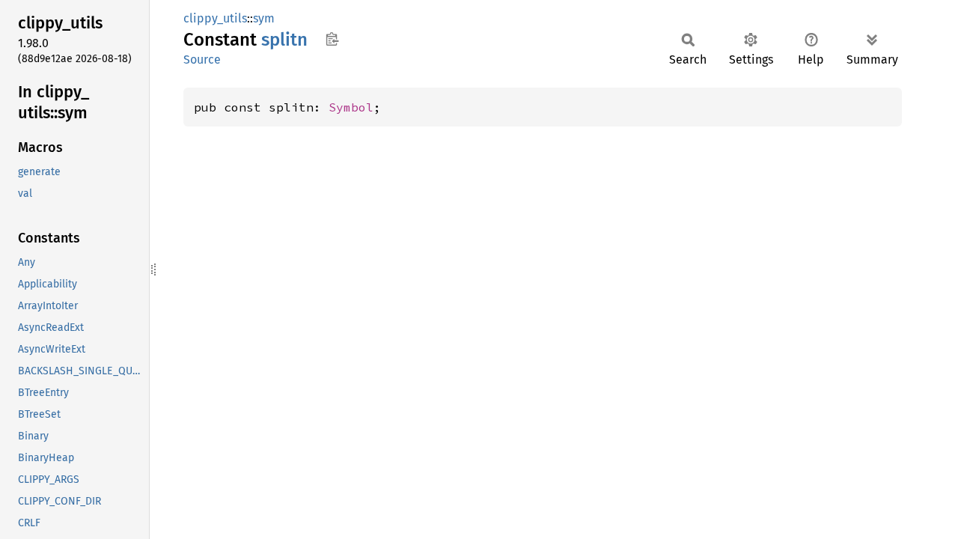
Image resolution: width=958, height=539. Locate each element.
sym (264, 18)
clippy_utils (215, 18)
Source (202, 59)
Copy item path (332, 39)
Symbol (351, 107)
